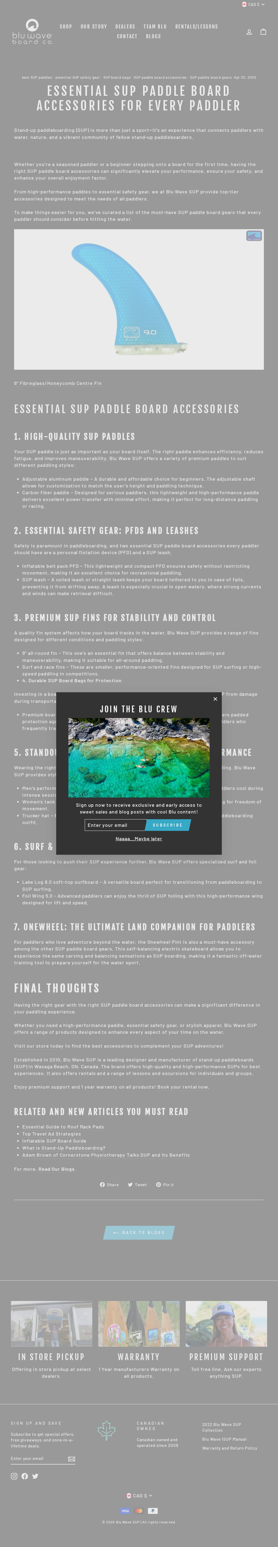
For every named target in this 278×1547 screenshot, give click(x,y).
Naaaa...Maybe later (139, 838)
